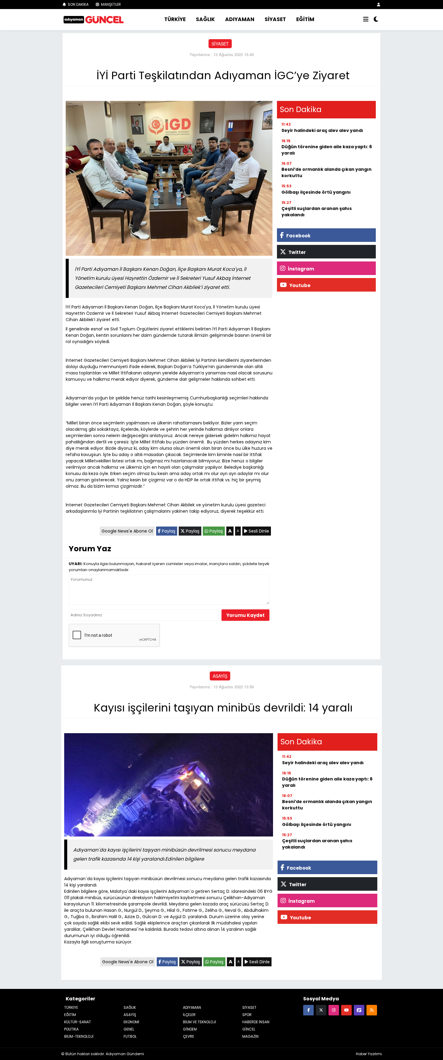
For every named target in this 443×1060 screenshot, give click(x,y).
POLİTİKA (71, 1029)
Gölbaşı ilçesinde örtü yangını (316, 192)
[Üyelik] (378, 4)
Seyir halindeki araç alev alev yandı (322, 130)
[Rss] (371, 1010)
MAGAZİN (250, 1036)
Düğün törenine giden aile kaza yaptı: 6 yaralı (326, 150)
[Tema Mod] (376, 19)
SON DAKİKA (78, 4)
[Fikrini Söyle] (359, 1010)
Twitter (296, 252)
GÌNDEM (190, 1029)
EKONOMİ (131, 1021)
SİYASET (275, 19)
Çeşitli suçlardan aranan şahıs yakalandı (316, 211)
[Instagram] (333, 1010)
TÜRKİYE (175, 19)
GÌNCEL (248, 1029)
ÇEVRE (188, 1036)
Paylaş (168, 531)
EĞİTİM (305, 19)
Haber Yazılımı (369, 1053)
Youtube (299, 285)
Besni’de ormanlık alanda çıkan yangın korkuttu (326, 172)
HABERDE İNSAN (255, 1021)
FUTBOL (130, 1036)
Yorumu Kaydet (245, 615)
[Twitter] (321, 1010)
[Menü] (365, 19)
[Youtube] (346, 1010)
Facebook (297, 236)
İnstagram (300, 269)
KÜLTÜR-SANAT (77, 1021)
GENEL (129, 1029)
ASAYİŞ (220, 676)
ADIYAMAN (239, 19)
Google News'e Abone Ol (127, 531)
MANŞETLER (110, 4)
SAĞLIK (205, 19)
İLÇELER (189, 1014)
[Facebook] (308, 1010)
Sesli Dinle (258, 531)
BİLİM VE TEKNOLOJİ (199, 1021)
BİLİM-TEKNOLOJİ (78, 1036)
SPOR (247, 1014)
